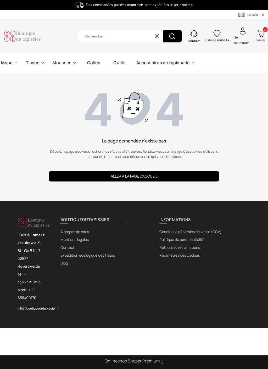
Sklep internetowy (134, 361)
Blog (64, 263)
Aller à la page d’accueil (134, 176)
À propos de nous (74, 231)
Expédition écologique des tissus (87, 255)
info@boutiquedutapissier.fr (38, 308)
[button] (172, 36)
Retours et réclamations (179, 247)
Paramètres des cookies (179, 255)
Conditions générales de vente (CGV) (190, 231)
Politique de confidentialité (181, 239)
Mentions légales (74, 239)
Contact (67, 247)
